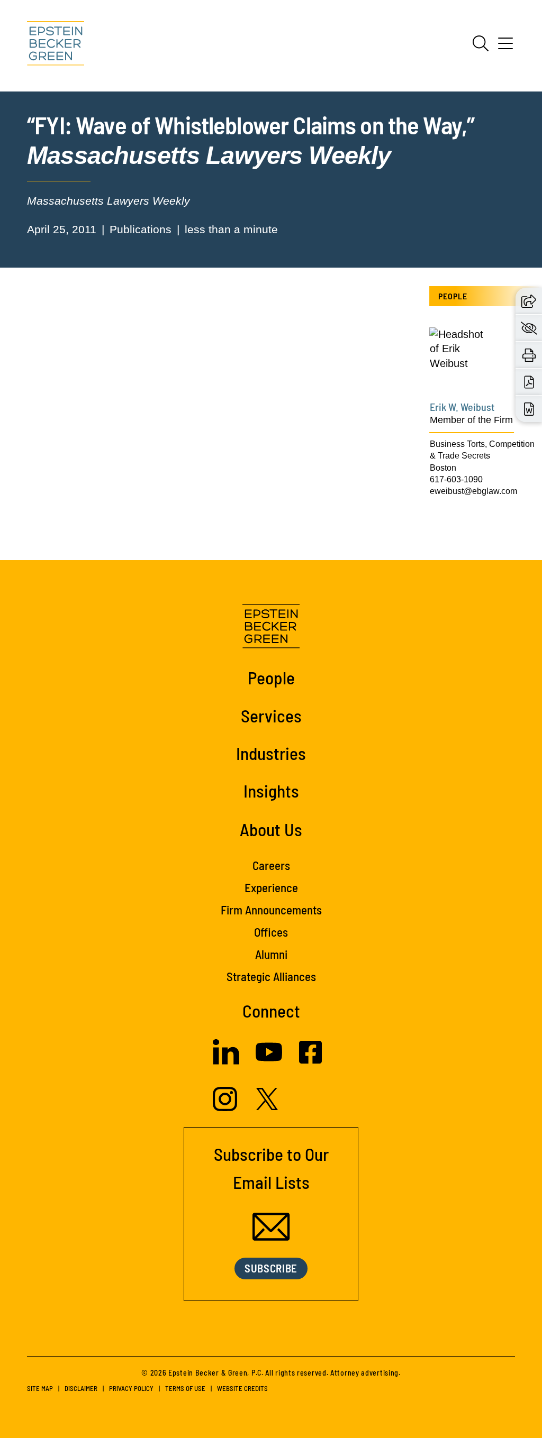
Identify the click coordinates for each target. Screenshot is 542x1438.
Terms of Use (185, 1388)
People (271, 677)
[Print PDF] (529, 381)
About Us (271, 829)
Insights (271, 790)
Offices (271, 931)
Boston (443, 467)
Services (271, 715)
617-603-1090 (456, 479)
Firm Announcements (271, 909)
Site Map (40, 1388)
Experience (271, 887)
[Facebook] (310, 1060)
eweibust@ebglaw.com (473, 491)
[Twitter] (267, 1106)
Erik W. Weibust (462, 406)
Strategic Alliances (271, 976)
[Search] (481, 43)
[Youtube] (269, 1061)
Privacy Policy (131, 1388)
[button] (528, 300)
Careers (271, 865)
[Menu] (505, 47)
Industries (271, 753)
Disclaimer (81, 1388)
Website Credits (242, 1388)
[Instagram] (226, 1107)
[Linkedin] (226, 1061)
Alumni (271, 954)
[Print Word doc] (529, 408)
